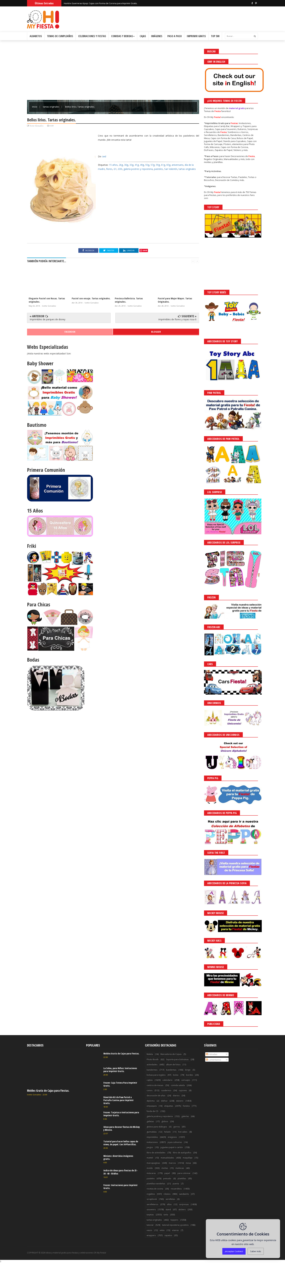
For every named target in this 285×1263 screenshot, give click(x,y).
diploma (151, 1100)
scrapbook (152, 1199)
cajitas (150, 1080)
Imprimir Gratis (196, 36)
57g (153, 164)
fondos (186, 1106)
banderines (152, 1069)
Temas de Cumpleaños (60, 36)
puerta (176, 1183)
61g (163, 164)
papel (167, 1173)
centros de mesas (155, 1085)
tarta (166, 1214)
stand (168, 1209)
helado (167, 1131)
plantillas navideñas (156, 1183)
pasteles (158, 169)
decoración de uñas (156, 1095)
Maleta (150, 1054)
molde (150, 1168)
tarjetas (150, 1214)
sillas (169, 1204)
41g (137, 164)
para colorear (183, 1173)
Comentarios (214, 1059)
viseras (175, 1230)
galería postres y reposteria (138, 169)
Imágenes (156, 36)
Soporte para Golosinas (177, 1059)
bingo (187, 1069)
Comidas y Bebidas (122, 36)
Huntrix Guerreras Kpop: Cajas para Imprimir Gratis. (89, 3)
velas (162, 1230)
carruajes (185, 1080)
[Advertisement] (113, 72)
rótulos (167, 1194)
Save (145, 250)
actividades (152, 1064)
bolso (175, 1075)
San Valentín (170, 169)
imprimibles (152, 1137)
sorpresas (184, 1204)
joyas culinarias (175, 1142)
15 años (113, 164)
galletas (150, 1121)
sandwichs (184, 1194)
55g (147, 164)
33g (131, 164)
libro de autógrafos (182, 1152)
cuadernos (166, 1090)
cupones (183, 1090)
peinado (167, 1178)
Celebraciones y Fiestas (92, 36)
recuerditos (176, 1188)
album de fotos (173, 1064)
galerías (185, 1116)
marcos (172, 1163)
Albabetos (36, 36)
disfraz (164, 1100)
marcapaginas (153, 1163)
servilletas (170, 1199)
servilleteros (152, 1204)
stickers (182, 1209)
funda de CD (152, 1111)
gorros (176, 1126)
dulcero (179, 1100)
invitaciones (152, 1142)
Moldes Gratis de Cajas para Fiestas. (48, 1090)
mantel (150, 1157)
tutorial (150, 1225)
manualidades (167, 1157)
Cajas (143, 36)
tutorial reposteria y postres (175, 1225)
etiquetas (168, 1106)
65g (168, 164)
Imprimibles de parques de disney (47, 319)
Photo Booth (152, 1059)
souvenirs (151, 1209)
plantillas (182, 1178)
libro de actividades (156, 1152)
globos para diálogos (157, 1126)
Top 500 (215, 36)
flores (109, 169)
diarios (176, 1095)
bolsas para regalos (156, 1075)
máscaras (151, 1173)
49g (142, 164)
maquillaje (187, 1157)
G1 (115, 169)
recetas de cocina (155, 1188)
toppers (174, 1219)
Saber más (255, 1251)
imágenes (172, 1137)
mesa (188, 1163)
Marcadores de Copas (170, 1054)
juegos (150, 1147)
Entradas (212, 1054)
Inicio (35, 106)
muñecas (179, 1168)
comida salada (178, 1085)
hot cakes (182, 1131)
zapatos (168, 1235)
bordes (189, 1075)
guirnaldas (152, 1131)
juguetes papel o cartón (171, 1147)
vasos (149, 1230)
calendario (167, 1080)
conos (149, 1090)
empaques (152, 1106)
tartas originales (51, 106)
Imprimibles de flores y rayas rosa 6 (177, 319)
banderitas (171, 1069)
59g (158, 164)
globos (164, 1121)
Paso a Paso (174, 36)
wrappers (151, 1235)
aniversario (177, 164)
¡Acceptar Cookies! (234, 1251)
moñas (164, 1168)
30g (126, 164)
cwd (104, 156)
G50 (120, 169)
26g (121, 164)
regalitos (151, 1194)
